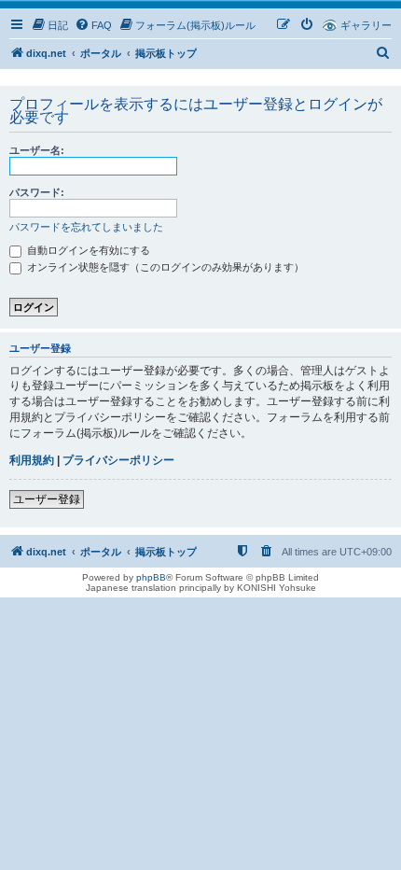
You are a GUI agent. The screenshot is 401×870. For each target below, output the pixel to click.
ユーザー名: (36, 150)
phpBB (151, 577)
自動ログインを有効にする (87, 250)
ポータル (100, 53)
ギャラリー (366, 25)
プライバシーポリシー (118, 460)
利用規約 (31, 460)
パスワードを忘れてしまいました (86, 226)
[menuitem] (49, 25)
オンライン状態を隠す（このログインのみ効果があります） (164, 267)
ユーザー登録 (46, 499)
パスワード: (36, 192)
